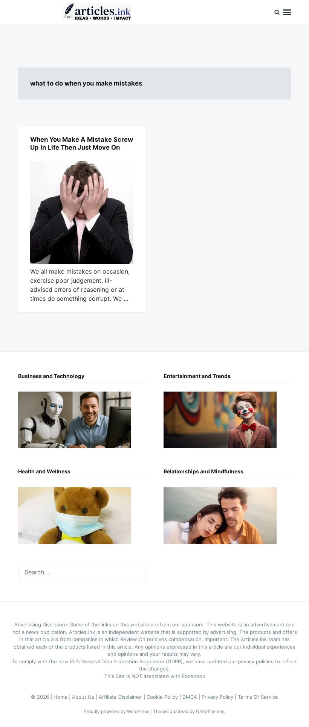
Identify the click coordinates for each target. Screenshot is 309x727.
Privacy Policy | (220, 697)
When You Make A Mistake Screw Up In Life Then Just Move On (81, 143)
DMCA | (192, 697)
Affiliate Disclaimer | (123, 697)
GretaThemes (210, 711)
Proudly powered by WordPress (117, 711)
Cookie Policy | (164, 697)
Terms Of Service (258, 697)
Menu (287, 12)
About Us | (85, 697)
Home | (63, 697)
